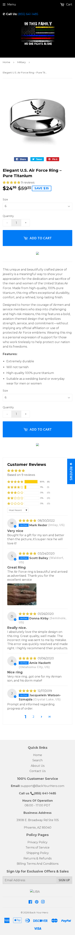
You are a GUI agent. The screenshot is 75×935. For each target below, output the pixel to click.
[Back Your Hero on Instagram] (43, 902)
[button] (12, 182)
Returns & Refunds (37, 858)
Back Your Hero (38, 912)
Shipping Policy (37, 853)
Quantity (8, 216)
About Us (37, 765)
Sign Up (64, 880)
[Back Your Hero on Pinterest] (37, 902)
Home (6, 62)
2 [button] (33, 716)
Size (5, 199)
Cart (68, 4)
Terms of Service (37, 847)
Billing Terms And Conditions (37, 863)
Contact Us (37, 771)
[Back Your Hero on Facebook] (30, 902)
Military (21, 62)
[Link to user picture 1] (21, 594)
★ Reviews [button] (71, 471)
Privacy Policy (37, 842)
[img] (28, 520)
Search (37, 760)
